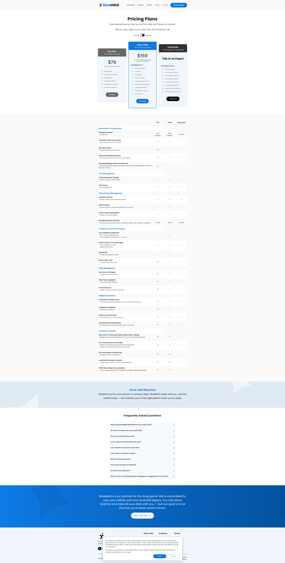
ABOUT (157, 5)
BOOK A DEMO (178, 5)
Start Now (112, 94)
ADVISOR (141, 5)
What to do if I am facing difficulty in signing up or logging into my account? (139, 476)
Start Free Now (141, 515)
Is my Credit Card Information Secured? (126, 442)
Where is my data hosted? (121, 459)
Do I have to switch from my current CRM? (126, 430)
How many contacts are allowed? (123, 465)
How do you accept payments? (122, 436)
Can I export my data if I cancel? (123, 453)
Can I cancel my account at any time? (125, 448)
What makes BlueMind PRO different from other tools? (131, 425)
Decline (173, 556)
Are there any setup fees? (120, 470)
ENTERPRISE (130, 5)
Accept (160, 556)
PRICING (149, 5)
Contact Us (173, 99)
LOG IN (165, 5)
